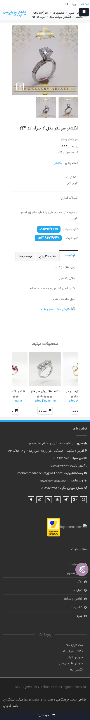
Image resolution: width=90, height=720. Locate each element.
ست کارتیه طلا (74, 645)
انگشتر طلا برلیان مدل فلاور (45, 391)
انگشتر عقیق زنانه (72, 651)
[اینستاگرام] (83, 499)
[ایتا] (48, 499)
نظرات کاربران (47, 256)
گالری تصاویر (74, 573)
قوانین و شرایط (72, 598)
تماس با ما (76, 607)
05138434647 (48, 238)
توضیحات (69, 255)
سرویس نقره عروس (71, 663)
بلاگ (79, 581)
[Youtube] (57, 499)
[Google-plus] (74, 499)
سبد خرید (43, 411)
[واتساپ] (39, 499)
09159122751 (48, 229)
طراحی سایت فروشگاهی (70, 699)
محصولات (76, 564)
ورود (79, 616)
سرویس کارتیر (74, 657)
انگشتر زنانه (76, 669)
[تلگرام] (66, 499)
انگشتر (58, 163)
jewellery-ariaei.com (54, 480)
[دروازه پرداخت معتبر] (53, 527)
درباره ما (77, 590)
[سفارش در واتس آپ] (45, 315)
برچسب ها (25, 256)
